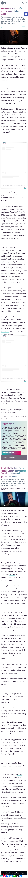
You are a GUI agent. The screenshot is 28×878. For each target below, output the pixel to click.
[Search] (23, 3)
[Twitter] (11, 876)
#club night (4, 457)
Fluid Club (5, 331)
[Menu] (26, 3)
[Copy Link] (4, 876)
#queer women (12, 457)
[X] (17, 876)
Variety (19, 774)
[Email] (1, 876)
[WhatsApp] (14, 876)
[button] (26, 14)
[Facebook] (7, 876)
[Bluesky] (20, 876)
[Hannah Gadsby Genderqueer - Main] (14, 499)
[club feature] (14, 37)
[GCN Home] (4, 3)
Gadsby (12, 574)
